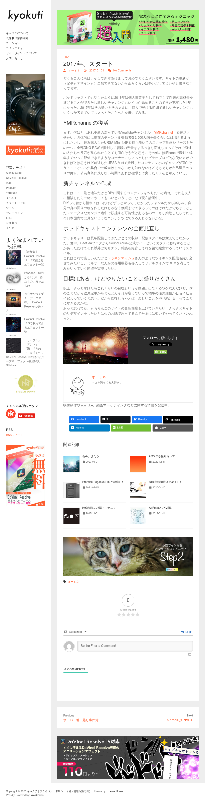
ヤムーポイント (16, 213)
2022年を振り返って (162, 456)
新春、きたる (90, 456)
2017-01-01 (96, 70)
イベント (11, 198)
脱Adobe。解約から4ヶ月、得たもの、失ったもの (34, 279)
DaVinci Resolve (16, 178)
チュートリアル (16, 203)
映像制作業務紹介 (17, 38)
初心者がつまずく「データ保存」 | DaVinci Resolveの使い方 (25, 302)
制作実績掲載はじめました (166, 482)
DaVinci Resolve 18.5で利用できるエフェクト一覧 (34, 325)
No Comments (122, 70)
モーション (13, 43)
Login (188, 632)
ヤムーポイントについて (21, 53)
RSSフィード (14, 435)
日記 (66, 57)
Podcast (11, 188)
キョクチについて (17, 33)
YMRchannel (163, 132)
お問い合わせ (14, 58)
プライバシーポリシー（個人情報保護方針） (66, 791)
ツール (10, 208)
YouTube (11, 193)
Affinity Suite (14, 173)
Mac (8, 183)
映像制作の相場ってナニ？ (99, 508)
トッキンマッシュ (121, 257)
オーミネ (74, 70)
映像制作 (11, 223)
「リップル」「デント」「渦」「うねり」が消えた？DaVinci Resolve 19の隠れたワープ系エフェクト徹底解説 (25, 350)
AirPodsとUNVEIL (160, 508)
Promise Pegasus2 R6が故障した (103, 482)
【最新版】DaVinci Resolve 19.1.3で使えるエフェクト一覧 (34, 258)
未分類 (10, 228)
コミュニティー (16, 48)
